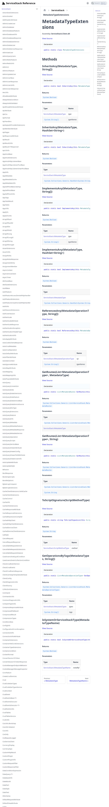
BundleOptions (8, 480)
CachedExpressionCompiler (12, 517)
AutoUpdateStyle (9, 466)
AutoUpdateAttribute (10, 462)
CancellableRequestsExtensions (14, 549)
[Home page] (44, 10)
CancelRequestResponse (11, 542)
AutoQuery (6, 383)
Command (6, 593)
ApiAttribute (7, 111)
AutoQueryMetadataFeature (13, 426)
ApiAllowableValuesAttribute (13, 107)
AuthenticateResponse (11, 325)
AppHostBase (7, 154)
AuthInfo (6, 306)
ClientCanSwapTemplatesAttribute (15, 575)
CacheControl (7, 499)
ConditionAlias (8, 622)
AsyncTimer (7, 277)
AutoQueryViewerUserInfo (12, 459)
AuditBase (6, 288)
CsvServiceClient (8, 742)
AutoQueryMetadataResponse (13, 430)
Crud (4, 680)
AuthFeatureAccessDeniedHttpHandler (16, 295)
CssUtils (5, 731)
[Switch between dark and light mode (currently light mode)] (87, 3)
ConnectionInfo (8, 633)
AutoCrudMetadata (9, 346)
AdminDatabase (8, 27)
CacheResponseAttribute (11, 509)
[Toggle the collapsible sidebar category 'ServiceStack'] (37, 9)
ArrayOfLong (7, 234)
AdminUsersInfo (8, 85)
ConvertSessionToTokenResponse (15, 662)
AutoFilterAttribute (9, 357)
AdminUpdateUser (9, 74)
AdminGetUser (8, 53)
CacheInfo (6, 502)
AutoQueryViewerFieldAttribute (14, 455)
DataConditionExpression (12, 771)
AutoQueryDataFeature (11, 397)
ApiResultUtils (8, 143)
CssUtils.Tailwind (9, 727)
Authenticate (7, 317)
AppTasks (6, 205)
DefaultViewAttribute (10, 803)
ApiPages (6, 132)
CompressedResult (9, 615)
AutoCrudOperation (10, 350)
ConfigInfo (6, 626)
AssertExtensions (9, 248)
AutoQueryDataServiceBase (12, 401)
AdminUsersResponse (10, 89)
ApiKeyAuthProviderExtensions (14, 125)
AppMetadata (7, 176)
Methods (97, 11)
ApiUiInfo (6, 150)
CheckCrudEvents (9, 567)
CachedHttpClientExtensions (13, 524)
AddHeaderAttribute (10, 20)
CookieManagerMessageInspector (15, 669)
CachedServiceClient (10, 528)
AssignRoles (7, 256)
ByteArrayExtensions (10, 488)
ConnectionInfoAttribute (11, 636)
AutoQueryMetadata (10, 422)
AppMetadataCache (10, 179)
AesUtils (5, 92)
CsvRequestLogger (9, 738)
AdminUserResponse (10, 82)
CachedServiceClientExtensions (14, 531)
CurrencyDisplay (8, 745)
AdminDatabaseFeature (11, 31)
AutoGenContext (8, 361)
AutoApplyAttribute (9, 339)
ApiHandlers (7, 121)
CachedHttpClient (9, 520)
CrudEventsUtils (8, 709)
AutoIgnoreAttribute (10, 364)
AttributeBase (7, 281)
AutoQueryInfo (8, 419)
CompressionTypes (9, 618)
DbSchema (6, 796)
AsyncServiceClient (9, 274)
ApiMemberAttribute (10, 129)
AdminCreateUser (9, 24)
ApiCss (5, 114)
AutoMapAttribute (9, 368)
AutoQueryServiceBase (11, 444)
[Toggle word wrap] (83, 86)
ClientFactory (7, 586)
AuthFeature (7, 292)
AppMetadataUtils (9, 183)
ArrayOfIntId (7, 230)
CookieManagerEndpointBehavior (15, 665)
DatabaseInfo (7, 778)
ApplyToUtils (7, 216)
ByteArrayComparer (10, 484)
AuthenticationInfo (9, 335)
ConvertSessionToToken (11, 658)
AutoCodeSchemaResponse (12, 343)
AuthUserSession (9, 314)
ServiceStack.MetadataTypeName (57, 668)
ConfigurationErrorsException (13, 629)
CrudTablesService (9, 716)
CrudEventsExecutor (10, 702)
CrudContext (7, 691)
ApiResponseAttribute (10, 136)
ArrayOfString (7, 241)
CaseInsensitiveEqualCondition (14, 557)
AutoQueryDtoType (9, 408)
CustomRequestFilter (10, 763)
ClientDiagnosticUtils (10, 582)
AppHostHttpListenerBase (12, 161)
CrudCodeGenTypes (10, 684)
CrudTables (7, 713)
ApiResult (6, 140)
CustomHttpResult (9, 752)
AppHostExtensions (10, 158)
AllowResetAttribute (10, 96)
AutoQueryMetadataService (12, 433)
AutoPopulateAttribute (11, 379)
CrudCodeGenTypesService (12, 687)
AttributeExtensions (10, 285)
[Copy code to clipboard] (87, 49)
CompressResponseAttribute (13, 607)
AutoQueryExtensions (10, 412)
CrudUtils (6, 720)
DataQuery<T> (8, 774)
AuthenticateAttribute (10, 321)
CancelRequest (8, 538)
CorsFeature (7, 673)
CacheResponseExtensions (12, 513)
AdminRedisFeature (10, 60)
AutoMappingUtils (9, 375)
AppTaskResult (8, 201)
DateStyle (6, 789)
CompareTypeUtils (9, 604)
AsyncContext (7, 270)
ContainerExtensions (10, 640)
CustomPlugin (8, 756)
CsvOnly (5, 734)
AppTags (6, 198)
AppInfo (5, 172)
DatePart (6, 785)
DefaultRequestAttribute (11, 800)
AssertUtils (6, 252)
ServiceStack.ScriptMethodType (56, 548)
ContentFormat (8, 655)
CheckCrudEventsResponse (12, 571)
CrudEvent (6, 694)
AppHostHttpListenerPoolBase (14, 165)
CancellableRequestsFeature (13, 553)
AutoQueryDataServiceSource (13, 404)
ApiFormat (6, 118)
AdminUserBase (8, 78)
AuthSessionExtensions (11, 310)
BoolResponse (8, 473)
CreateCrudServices (10, 676)
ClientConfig (7, 578)
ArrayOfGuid (7, 219)
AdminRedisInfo (8, 63)
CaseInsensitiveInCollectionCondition (16, 560)
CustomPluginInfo (9, 760)
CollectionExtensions (10, 589)
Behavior (6, 470)
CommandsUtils (8, 596)
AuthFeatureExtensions (11, 299)
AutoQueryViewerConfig (11, 451)
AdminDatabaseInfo (10, 34)
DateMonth (7, 781)
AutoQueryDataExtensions (12, 393)
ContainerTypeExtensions (12, 647)
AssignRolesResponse (10, 259)
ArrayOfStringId (8, 245)
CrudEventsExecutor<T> (11, 705)
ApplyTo (5, 212)
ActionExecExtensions (10, 13)
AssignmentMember (10, 266)
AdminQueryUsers (9, 56)
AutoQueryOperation (10, 437)
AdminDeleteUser (9, 45)
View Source (47, 38)
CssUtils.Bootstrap (9, 723)
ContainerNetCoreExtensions (13, 644)
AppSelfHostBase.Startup (12, 187)
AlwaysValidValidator (10, 103)
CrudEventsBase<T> (10, 698)
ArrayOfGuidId (8, 223)
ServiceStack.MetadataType (55, 114)
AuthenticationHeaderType (12, 332)
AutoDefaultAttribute (10, 354)
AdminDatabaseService (11, 42)
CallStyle (6, 535)
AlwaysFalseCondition (10, 100)
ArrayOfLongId (8, 237)
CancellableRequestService (12, 546)
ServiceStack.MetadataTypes (55, 606)
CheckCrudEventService (11, 564)
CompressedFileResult (11, 611)
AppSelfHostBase (9, 190)
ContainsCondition (9, 651)
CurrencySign (7, 749)
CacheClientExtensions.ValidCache (15, 491)
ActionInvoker (8, 16)
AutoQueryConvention (11, 386)
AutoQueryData (8, 390)
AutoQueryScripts (9, 441)
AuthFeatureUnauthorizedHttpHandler (16, 303)
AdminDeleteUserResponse (12, 49)
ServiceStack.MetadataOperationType (59, 359)
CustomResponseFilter (11, 767)
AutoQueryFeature (9, 415)
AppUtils (6, 208)
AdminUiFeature (8, 71)
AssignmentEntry (9, 263)
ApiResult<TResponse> (11, 147)
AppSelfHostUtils (9, 194)
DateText (6, 792)
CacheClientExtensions (11, 495)
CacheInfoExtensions (10, 506)
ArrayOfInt (6, 227)
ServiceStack (6, 9)
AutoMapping (7, 372)
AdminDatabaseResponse (12, 38)
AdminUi (6, 67)
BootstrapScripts (9, 477)
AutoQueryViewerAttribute (12, 448)
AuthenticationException (11, 328)
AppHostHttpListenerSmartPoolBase (16, 169)
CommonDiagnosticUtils (11, 600)
